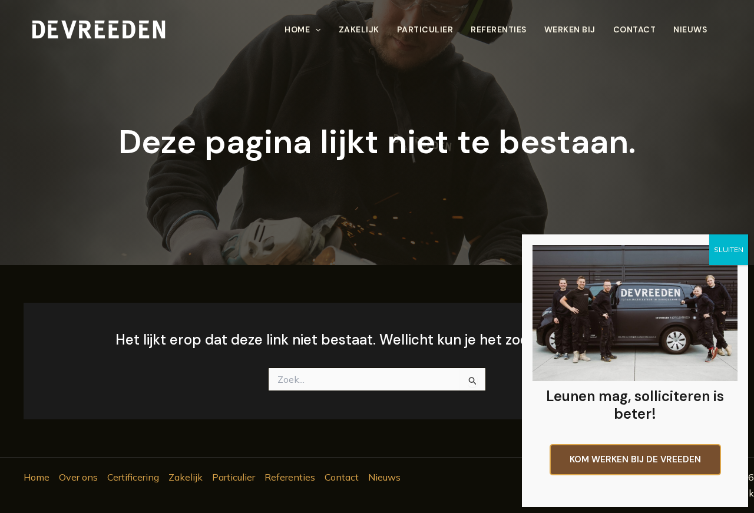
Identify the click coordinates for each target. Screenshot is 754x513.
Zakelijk (359, 29)
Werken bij (570, 29)
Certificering (133, 477)
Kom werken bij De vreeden (635, 459)
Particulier (425, 29)
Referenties (499, 29)
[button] (315, 29)
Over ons (78, 477)
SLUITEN (728, 249)
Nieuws (690, 29)
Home (297, 29)
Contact (634, 29)
